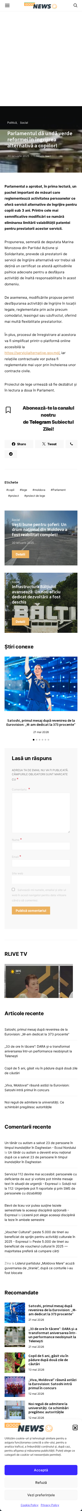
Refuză (41, 1482)
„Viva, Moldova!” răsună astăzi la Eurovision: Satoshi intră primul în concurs (52, 1383)
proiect (14, 495)
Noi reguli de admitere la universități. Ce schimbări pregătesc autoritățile (48, 1407)
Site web (17, 873)
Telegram (40, 422)
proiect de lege (35, 495)
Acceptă (41, 1470)
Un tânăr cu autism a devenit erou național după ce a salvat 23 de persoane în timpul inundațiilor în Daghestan (38, 1157)
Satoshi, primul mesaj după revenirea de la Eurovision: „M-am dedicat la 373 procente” (41, 722)
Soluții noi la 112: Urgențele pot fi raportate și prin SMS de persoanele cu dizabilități (40, 1188)
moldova (39, 489)
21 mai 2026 (41, 732)
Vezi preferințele (41, 1495)
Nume (17, 839)
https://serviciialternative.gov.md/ (32, 353)
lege (24, 489)
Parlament (59, 489)
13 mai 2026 (36, 1369)
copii (11, 489)
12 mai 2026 (36, 1393)
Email (16, 856)
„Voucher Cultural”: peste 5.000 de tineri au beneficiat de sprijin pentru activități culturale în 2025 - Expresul (40, 1236)
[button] (75, 1427)
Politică (12, 122)
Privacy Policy (50, 1505)
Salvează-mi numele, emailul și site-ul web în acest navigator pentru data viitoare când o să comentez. (39, 895)
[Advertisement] (41, 63)
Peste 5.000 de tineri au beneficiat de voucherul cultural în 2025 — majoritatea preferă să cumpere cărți (37, 1246)
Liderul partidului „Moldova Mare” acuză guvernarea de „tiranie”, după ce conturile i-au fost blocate (39, 1268)
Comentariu (19, 789)
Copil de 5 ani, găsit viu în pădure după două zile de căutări (48, 1359)
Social (24, 122)
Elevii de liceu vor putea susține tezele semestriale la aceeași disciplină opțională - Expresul (37, 1210)
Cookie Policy (29, 1505)
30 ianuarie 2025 (18, 156)
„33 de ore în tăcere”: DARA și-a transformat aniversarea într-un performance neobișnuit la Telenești (38, 1051)
